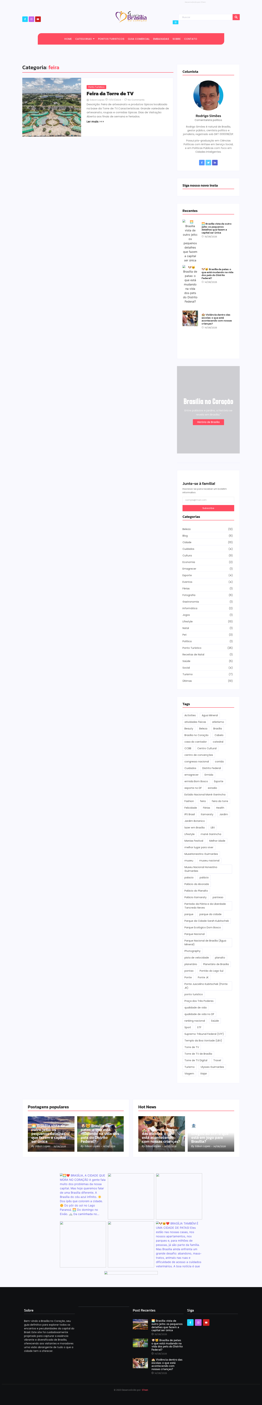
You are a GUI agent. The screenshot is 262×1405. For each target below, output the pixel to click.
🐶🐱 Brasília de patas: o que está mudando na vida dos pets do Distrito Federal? (217, 274)
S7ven (145, 1390)
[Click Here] (175, 22)
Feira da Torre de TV (110, 93)
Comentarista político (208, 120)
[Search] (236, 17)
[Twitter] (208, 162)
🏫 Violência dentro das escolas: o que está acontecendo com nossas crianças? (217, 319)
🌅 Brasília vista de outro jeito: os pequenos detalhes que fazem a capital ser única (217, 228)
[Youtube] (38, 19)
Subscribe (208, 508)
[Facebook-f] (202, 162)
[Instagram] (31, 19)
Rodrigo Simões (208, 115)
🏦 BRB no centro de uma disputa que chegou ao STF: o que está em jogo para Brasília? (209, 1133)
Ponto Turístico (96, 86)
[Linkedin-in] (215, 162)
